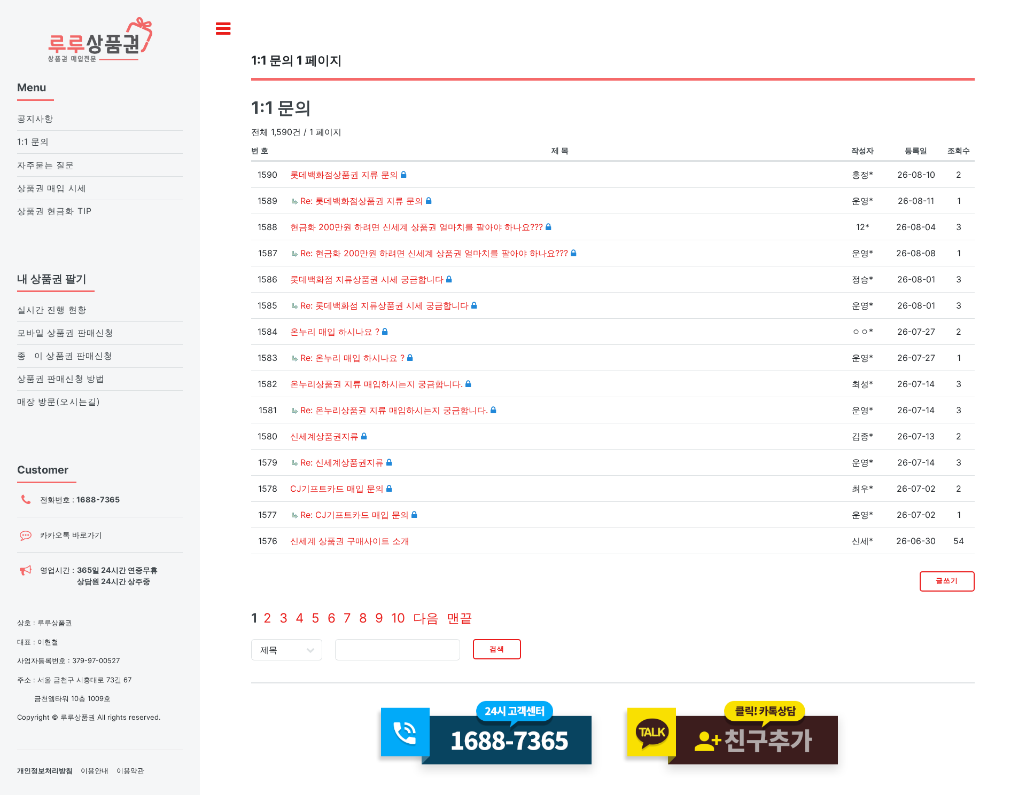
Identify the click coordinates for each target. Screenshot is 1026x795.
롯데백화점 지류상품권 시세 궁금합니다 (368, 279)
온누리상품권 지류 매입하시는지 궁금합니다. (377, 384)
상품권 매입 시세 (52, 188)
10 (398, 618)
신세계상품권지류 (325, 436)
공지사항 (35, 119)
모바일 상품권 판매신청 (65, 333)
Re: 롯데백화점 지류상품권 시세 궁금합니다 (385, 305)
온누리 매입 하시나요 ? (336, 331)
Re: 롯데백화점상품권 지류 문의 (363, 200)
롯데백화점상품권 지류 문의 (345, 174)
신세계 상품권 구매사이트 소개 (349, 541)
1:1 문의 (33, 142)
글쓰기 (947, 581)
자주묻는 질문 (46, 165)
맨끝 (459, 618)
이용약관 (130, 770)
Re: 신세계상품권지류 (343, 462)
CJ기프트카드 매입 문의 (338, 488)
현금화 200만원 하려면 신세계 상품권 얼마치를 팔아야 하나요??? (418, 227)
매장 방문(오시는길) (58, 402)
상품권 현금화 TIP (54, 211)
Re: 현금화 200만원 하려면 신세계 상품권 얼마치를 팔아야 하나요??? (435, 253)
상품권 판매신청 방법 (61, 379)
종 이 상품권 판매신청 (65, 356)
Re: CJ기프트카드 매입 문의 (355, 514)
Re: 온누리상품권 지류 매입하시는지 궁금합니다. (395, 410)
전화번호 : (80, 499)
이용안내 (94, 770)
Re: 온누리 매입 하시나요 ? (353, 357)
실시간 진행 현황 (52, 310)
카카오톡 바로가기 (71, 534)
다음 (426, 618)
